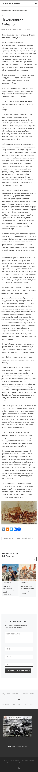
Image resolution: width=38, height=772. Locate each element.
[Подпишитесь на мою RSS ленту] (19, 768)
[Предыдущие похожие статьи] (29, 559)
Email (8, 657)
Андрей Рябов (6, 29)
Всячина (9, 10)
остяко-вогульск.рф (14, 760)
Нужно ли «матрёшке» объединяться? (8, 588)
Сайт (8, 664)
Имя (8, 649)
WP (14, 763)
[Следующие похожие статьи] (34, 559)
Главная (3, 10)
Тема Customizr (28, 763)
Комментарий (13, 634)
